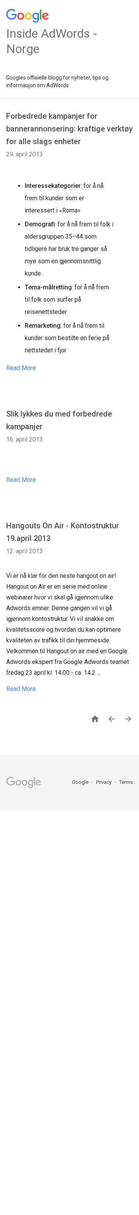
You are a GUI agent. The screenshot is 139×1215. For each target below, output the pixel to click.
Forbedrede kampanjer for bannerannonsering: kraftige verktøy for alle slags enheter (69, 128)
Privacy (104, 782)
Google (81, 782)
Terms (126, 782)
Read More (21, 368)
